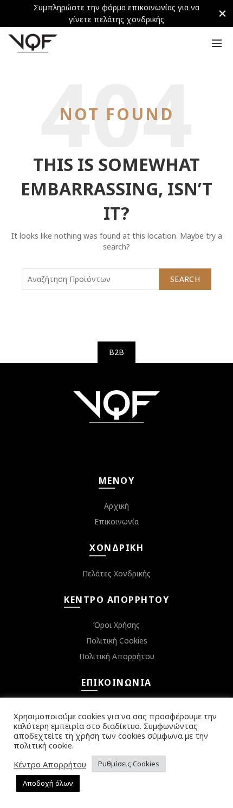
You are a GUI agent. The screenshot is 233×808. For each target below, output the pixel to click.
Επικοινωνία (116, 521)
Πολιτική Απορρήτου (116, 656)
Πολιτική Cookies (116, 640)
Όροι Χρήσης (116, 625)
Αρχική (116, 506)
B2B (117, 352)
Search (185, 279)
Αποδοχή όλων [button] (48, 783)
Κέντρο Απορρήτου (50, 764)
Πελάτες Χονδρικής (116, 573)
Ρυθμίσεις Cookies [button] (128, 763)
